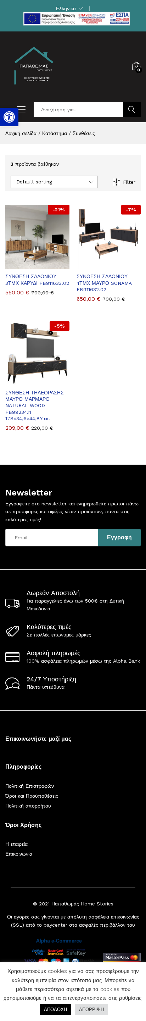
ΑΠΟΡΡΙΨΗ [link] (91, 1009)
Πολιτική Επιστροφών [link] (29, 786)
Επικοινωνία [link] (18, 854)
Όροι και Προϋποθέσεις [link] (31, 796)
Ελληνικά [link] (66, 8)
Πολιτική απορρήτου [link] (28, 806)
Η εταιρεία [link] (16, 844)
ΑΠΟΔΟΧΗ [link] (55, 1009)
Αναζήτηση (132, 109)
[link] (9, 117)
